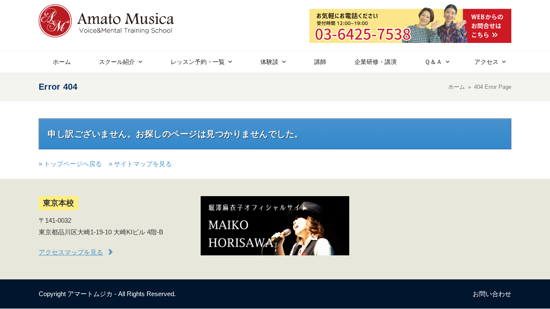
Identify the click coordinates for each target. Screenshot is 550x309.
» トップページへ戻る (70, 163)
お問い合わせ (492, 293)
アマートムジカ (90, 293)
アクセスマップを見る (71, 252)
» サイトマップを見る (140, 163)
